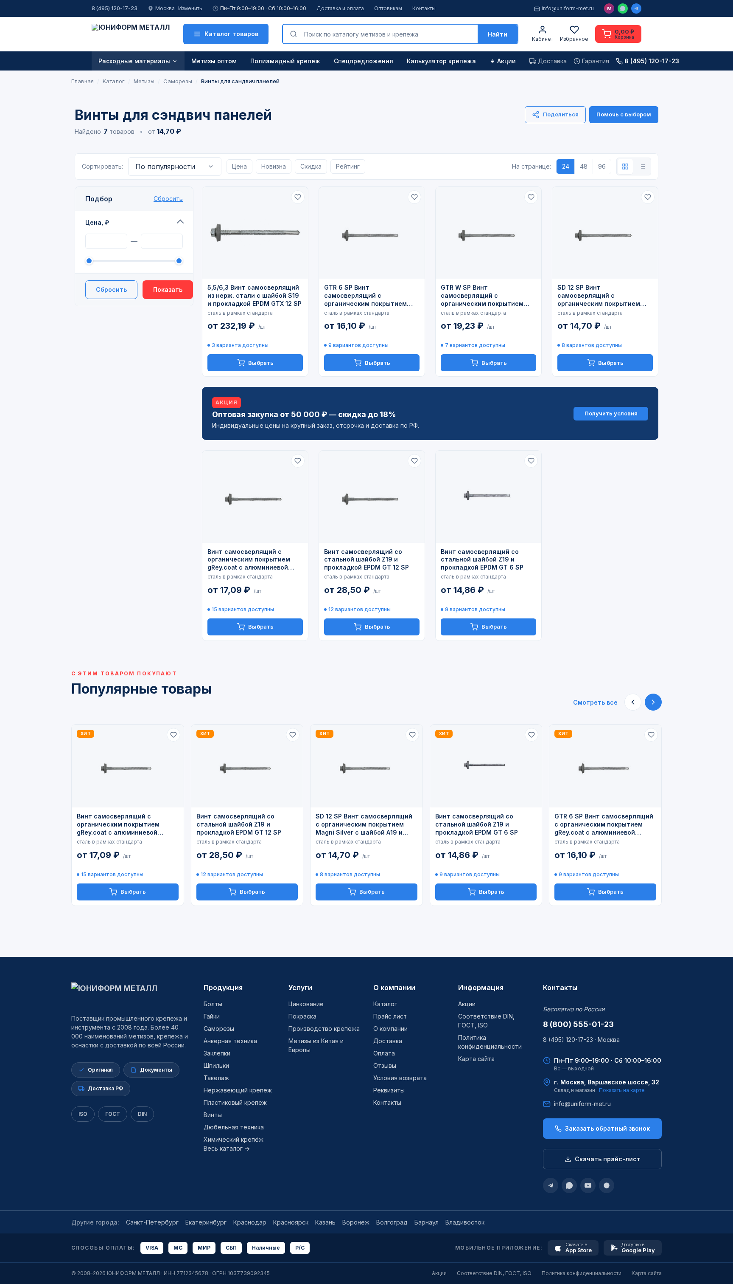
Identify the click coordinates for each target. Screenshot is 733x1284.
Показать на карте (622, 1090)
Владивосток (464, 1222)
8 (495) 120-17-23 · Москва (581, 1039)
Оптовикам (388, 8)
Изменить (190, 8)
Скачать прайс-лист (608, 1159)
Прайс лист (390, 1016)
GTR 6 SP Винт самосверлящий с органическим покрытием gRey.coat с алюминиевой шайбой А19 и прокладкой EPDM (365, 296)
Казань (325, 1222)
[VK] (606, 1185)
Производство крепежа (324, 1028)
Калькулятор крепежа (441, 61)
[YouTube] (588, 1185)
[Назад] (632, 702)
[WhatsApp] (623, 8)
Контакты (424, 8)
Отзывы (384, 1065)
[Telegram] (636, 8)
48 (584, 166)
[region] (366, 815)
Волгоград (392, 1222)
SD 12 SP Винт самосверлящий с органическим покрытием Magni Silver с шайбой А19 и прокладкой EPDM (600, 296)
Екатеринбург (206, 1222)
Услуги (300, 987)
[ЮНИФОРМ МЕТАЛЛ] (131, 34)
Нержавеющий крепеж (238, 1090)
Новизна (273, 166)
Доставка (387, 1040)
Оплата (384, 1053)
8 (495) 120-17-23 (114, 8)
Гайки (212, 1016)
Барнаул (426, 1222)
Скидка (311, 166)
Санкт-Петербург (152, 1222)
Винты (213, 1114)
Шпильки (216, 1065)
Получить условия (611, 413)
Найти (497, 34)
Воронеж (355, 1222)
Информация (481, 987)
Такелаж (216, 1077)
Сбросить (168, 198)
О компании (394, 987)
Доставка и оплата (340, 8)
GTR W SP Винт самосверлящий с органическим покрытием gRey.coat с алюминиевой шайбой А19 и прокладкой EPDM (482, 296)
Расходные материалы (134, 61)
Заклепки (217, 1053)
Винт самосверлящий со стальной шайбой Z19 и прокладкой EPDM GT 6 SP (482, 559)
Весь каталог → (227, 1148)
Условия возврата (400, 1077)
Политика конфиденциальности (581, 1273)
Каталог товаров (231, 33)
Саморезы (219, 1028)
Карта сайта (476, 1058)
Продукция (223, 987)
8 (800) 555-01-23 (578, 1024)
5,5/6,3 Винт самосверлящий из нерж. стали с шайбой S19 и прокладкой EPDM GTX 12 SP (254, 295)
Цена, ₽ (97, 222)
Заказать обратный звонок (607, 1128)
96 (602, 166)
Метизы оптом (214, 61)
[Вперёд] (653, 702)
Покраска (302, 1016)
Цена (239, 166)
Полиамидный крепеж (285, 61)
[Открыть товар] (255, 233)
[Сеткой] (625, 166)
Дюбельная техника (234, 1127)
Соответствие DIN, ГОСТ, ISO (494, 1273)
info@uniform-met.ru (568, 8)
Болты (213, 1003)
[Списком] (642, 166)
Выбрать (261, 362)
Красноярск (290, 1222)
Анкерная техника (230, 1040)
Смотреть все (595, 702)
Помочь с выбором (623, 114)
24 (565, 166)
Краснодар (249, 1222)
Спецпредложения (363, 61)
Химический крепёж (233, 1139)
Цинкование (306, 1003)
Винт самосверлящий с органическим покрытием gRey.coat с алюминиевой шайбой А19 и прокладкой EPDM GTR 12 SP (248, 560)
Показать (167, 289)
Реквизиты (389, 1090)
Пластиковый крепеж (235, 1102)
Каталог (385, 1003)
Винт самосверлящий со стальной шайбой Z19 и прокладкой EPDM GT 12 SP (366, 559)
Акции (506, 61)
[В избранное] (298, 197)
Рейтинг (348, 166)
